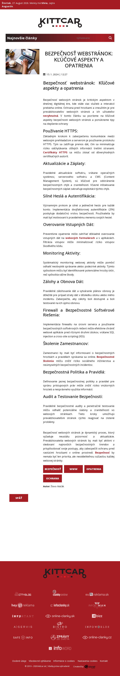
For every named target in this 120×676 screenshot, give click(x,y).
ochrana (52, 478)
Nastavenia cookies (88, 660)
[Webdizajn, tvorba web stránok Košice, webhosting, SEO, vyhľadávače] (89, 666)
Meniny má (39, 3)
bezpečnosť (53, 469)
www (74, 469)
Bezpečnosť (102, 452)
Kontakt (104, 660)
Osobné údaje (19, 660)
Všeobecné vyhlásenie (40, 660)
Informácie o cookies (64, 660)
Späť (18, 498)
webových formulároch (80, 238)
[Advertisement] (22, 90)
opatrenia (93, 469)
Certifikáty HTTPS (55, 152)
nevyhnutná (50, 115)
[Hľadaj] (110, 37)
